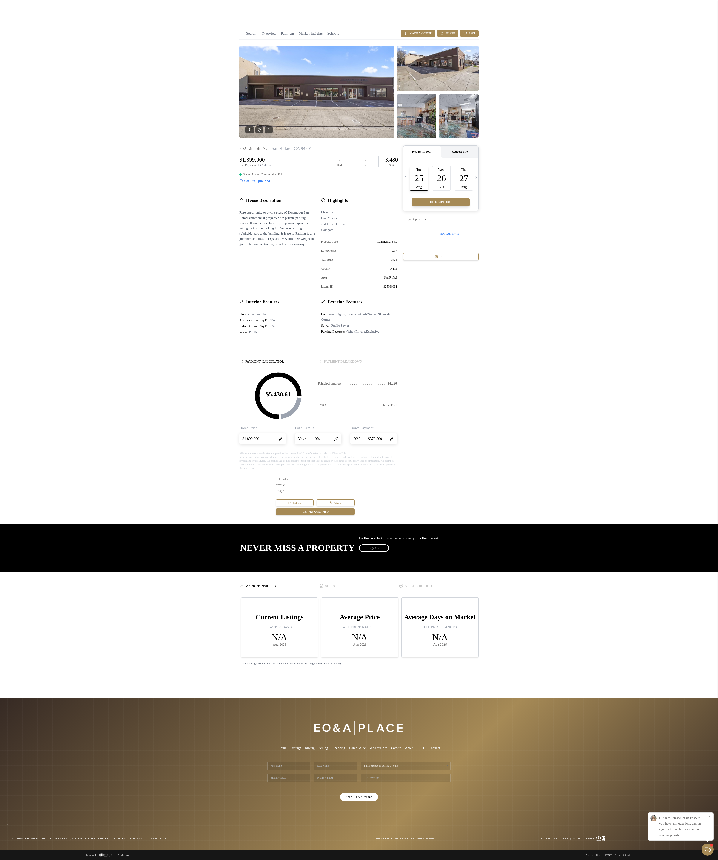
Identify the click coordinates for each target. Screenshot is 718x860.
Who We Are (378, 748)
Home (282, 748)
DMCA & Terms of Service (618, 855)
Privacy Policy (592, 855)
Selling (323, 748)
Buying (310, 748)
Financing (338, 748)
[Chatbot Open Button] (708, 850)
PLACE (163, 838)
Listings (295, 748)
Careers (396, 748)
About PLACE (415, 748)
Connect (434, 748)
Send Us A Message (359, 796)
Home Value (357, 748)
